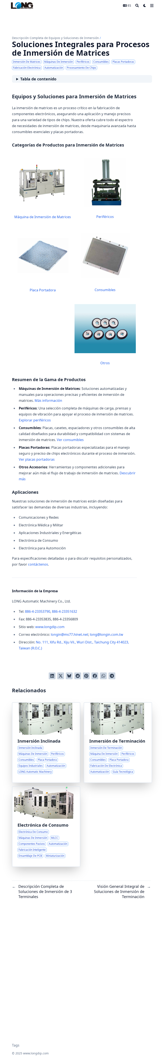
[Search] (137, 5)
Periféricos (105, 216)
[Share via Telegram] (111, 675)
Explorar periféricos (35, 420)
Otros (105, 363)
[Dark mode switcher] (144, 5)
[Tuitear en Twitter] (60, 675)
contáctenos (38, 564)
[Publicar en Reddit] (77, 675)
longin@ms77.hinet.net (69, 634)
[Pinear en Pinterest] (86, 675)
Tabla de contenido (38, 78)
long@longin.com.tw (106, 634)
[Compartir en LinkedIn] (52, 675)
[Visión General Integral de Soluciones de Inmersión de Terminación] (118, 742)
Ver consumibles (70, 439)
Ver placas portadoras (37, 459)
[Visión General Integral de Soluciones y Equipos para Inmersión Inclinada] (46, 742)
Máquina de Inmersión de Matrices (42, 217)
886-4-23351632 (64, 611)
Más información (48, 400)
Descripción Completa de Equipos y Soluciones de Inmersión (55, 38)
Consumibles (105, 289)
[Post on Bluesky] (69, 675)
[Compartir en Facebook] (94, 675)
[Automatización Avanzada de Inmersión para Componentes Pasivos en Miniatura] (46, 827)
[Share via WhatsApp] (103, 675)
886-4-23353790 (37, 611)
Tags (15, 1045)
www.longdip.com (49, 626)
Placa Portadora (43, 290)
